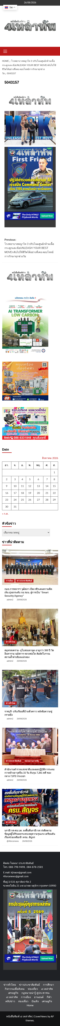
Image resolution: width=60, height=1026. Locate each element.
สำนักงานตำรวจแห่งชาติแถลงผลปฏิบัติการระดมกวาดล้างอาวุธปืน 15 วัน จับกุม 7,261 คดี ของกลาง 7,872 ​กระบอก (29, 772)
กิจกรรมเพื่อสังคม (15, 989)
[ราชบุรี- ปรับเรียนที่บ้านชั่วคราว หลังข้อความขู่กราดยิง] (30, 688)
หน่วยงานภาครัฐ (32, 761)
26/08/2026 (22, 600)
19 (29, 493)
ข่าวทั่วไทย (10, 642)
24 (15, 500)
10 (15, 486)
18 (22, 493)
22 (54, 493)
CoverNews (40, 1016)
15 (54, 486)
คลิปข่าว (10, 1001)
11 (22, 486)
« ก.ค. (5, 514)
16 (6, 493)
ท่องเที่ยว (33, 989)
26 (29, 500)
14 (46, 486)
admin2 (10, 600)
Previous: (29, 248)
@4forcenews (13, 841)
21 (46, 493)
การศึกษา (48, 985)
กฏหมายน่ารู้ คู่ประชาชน (35, 993)
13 (38, 486)
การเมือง (9, 581)
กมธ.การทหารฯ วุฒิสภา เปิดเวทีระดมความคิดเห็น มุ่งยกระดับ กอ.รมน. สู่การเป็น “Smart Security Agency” (28, 592)
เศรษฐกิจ (13, 993)
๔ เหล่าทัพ (47, 989)
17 (15, 493)
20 (38, 493)
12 (29, 486)
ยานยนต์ (39, 997)
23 (6, 500)
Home (30, 1005)
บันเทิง (35, 1001)
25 (22, 500)
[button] (5, 51)
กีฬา (49, 997)
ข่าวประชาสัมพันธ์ (24, 581)
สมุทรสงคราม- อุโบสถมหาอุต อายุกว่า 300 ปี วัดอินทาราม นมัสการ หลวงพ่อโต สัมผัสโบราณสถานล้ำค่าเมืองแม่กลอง (29, 653)
